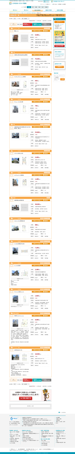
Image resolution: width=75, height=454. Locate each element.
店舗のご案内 (58, 418)
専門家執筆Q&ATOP (60, 431)
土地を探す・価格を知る (14, 438)
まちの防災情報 (44, 445)
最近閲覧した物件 (58, 28)
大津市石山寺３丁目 (18, 349)
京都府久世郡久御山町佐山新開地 (20, 54)
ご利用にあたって (13, 449)
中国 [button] (39, 7)
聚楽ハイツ (16, 30)
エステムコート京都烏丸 (19, 175)
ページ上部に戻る (62, 412)
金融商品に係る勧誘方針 (27, 417)
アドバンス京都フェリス (19, 291)
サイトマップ (33, 450)
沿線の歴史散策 (44, 443)
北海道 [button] (46, 7)
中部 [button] (33, 7)
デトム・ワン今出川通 (18, 101)
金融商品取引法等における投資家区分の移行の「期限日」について (34, 418)
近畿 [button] (36, 7)
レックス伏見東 (17, 265)
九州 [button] (42, 7)
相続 (57, 440)
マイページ (43, 4)
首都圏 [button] (29, 7)
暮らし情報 (44, 440)
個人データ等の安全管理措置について (47, 449)
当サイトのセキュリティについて (16, 450)
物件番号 (57, 77)
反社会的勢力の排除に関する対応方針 (29, 421)
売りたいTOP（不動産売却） (27, 431)
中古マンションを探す (14, 434)
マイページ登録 (57, 55)
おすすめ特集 (12, 442)
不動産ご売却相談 (25, 435)
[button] (15, 419)
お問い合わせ (55, 4)
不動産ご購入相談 (13, 439)
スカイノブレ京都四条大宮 (19, 220)
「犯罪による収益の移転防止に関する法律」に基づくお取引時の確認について (36, 420)
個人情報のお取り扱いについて (32, 449)
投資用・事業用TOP (45, 431)
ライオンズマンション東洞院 (20, 76)
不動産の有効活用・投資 (60, 442)
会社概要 (64, 4)
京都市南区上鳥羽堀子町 (19, 200)
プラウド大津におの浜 (18, 153)
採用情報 (59, 4)
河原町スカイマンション (19, 315)
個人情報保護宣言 (21, 449)
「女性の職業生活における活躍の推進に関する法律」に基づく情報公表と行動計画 (37, 422)
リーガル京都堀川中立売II (19, 243)
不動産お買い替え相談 (14, 441)
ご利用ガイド (48, 4)
